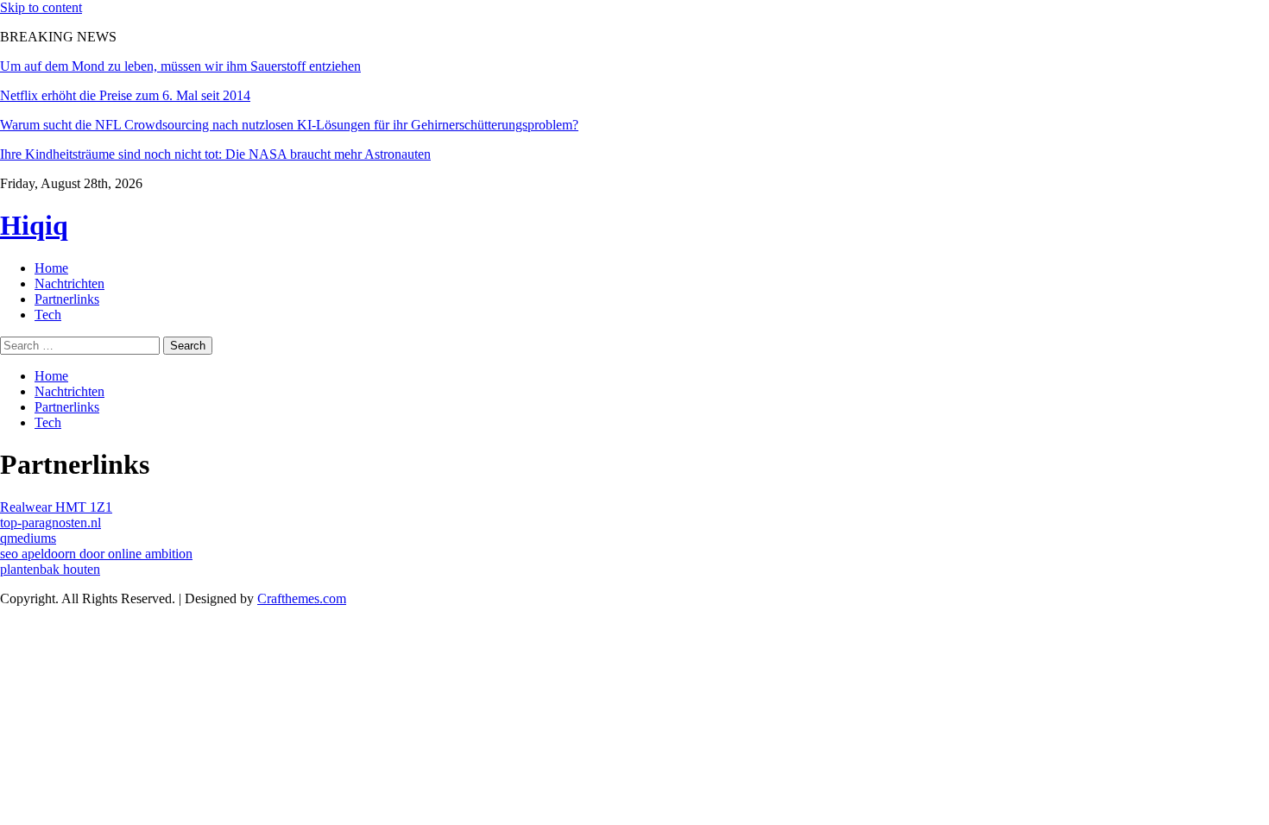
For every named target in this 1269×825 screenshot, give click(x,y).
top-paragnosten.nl (50, 522)
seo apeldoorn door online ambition (96, 553)
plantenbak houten (50, 569)
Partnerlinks (67, 299)
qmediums (28, 538)
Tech (48, 314)
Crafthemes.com (301, 598)
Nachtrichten (69, 283)
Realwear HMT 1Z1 (56, 507)
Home (51, 268)
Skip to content (41, 7)
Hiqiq (34, 225)
